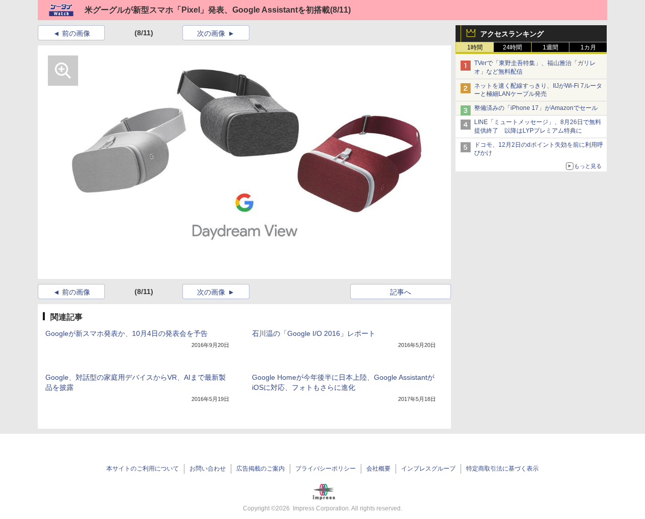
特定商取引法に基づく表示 (502, 468)
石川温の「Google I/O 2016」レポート (313, 333)
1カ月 (588, 47)
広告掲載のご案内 (260, 468)
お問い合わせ (207, 468)
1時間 (475, 47)
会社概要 (378, 468)
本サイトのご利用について (142, 468)
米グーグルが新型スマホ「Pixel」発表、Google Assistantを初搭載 (207, 10)
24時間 (512, 47)
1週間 (550, 47)
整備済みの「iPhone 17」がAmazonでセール (536, 107)
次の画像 (211, 33)
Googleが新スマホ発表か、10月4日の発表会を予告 (126, 333)
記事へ (400, 292)
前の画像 (76, 33)
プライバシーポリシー (325, 468)
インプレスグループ (428, 468)
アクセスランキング (512, 34)
